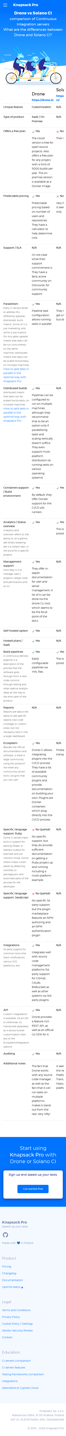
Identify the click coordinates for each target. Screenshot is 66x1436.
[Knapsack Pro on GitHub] (5, 1235)
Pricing (6, 1266)
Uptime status (11, 1287)
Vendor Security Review (17, 1330)
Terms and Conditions (16, 1310)
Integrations (10, 1381)
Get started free (33, 1189)
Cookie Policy (10, 1323)
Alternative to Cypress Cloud (20, 1388)
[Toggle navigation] (5, 5)
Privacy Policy (11, 1317)
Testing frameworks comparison (23, 1374)
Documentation (12, 1280)
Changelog (9, 1273)
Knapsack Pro (25, 5)
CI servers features (13, 1367)
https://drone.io (42, 100)
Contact (7, 1337)
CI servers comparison (16, 1360)
